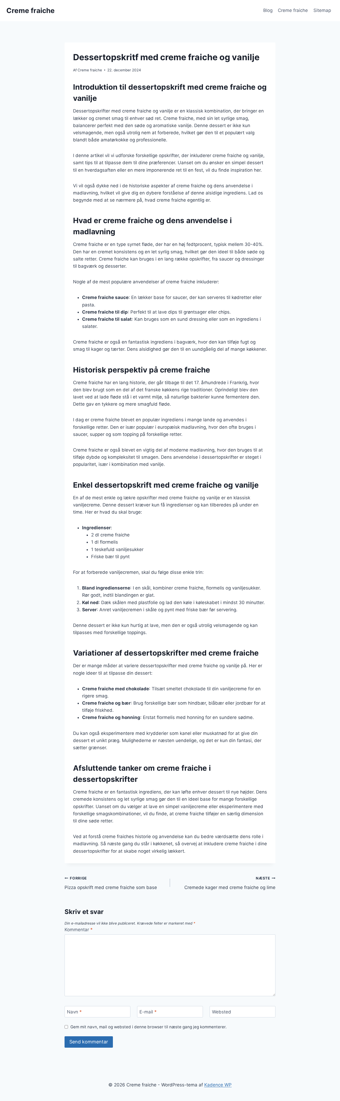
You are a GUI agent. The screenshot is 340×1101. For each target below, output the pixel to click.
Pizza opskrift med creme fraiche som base (111, 883)
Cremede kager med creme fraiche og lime (229, 883)
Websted (221, 1012)
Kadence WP (218, 1084)
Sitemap (322, 10)
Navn (74, 1012)
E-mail (148, 1012)
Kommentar (79, 929)
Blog (268, 10)
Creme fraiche (293, 10)
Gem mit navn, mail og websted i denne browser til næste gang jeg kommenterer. (148, 1026)
